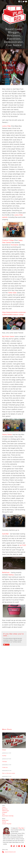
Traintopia (4, 761)
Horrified (4, 755)
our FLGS (23, 545)
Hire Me (4, 822)
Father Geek (12, 293)
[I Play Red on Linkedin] (21, 846)
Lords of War (6, 126)
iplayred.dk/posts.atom (10, 851)
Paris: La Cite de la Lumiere (8, 773)
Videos (4, 807)
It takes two (5, 767)
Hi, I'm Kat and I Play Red (14, 740)
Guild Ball (5, 534)
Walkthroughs (5, 810)
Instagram (4, 812)
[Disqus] (14, 670)
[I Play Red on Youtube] (19, 846)
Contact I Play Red (6, 823)
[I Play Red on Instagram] (16, 846)
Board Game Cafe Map (7, 815)
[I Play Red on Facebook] (11, 846)
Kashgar (4, 749)
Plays (3, 814)
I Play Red (21, 828)
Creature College (8, 240)
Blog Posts (4, 809)
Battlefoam (5, 572)
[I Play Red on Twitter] (14, 846)
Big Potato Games (8, 336)
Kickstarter (14, 245)
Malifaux (11, 575)
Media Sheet (5, 820)
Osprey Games (7, 434)
